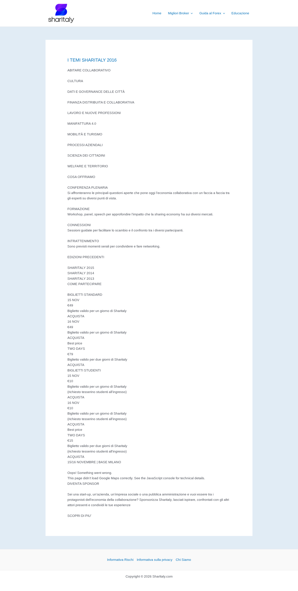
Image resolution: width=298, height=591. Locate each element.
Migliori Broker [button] (178, 13)
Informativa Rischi (120, 560)
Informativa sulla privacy (154, 560)
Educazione (240, 13)
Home (156, 13)
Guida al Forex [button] (210, 13)
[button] (191, 13)
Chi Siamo (183, 560)
